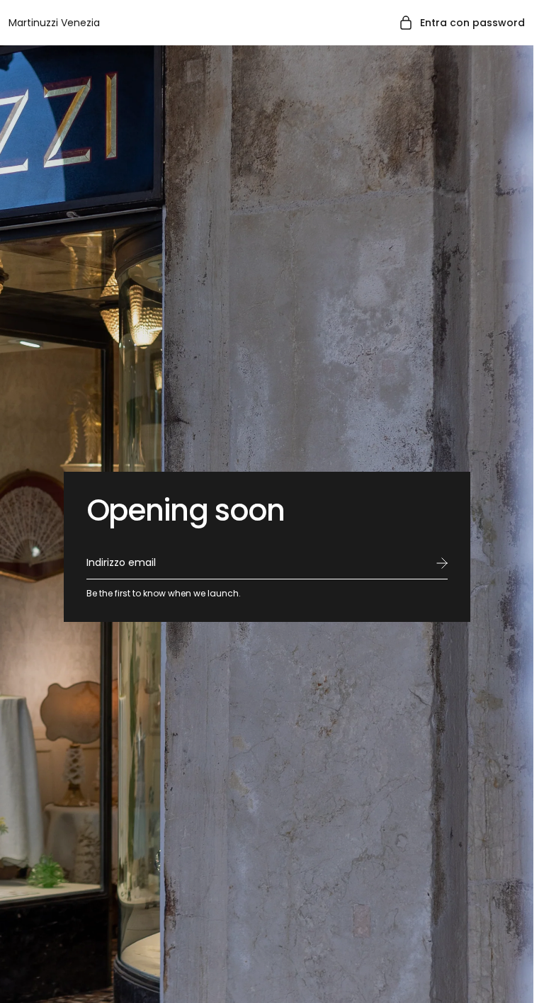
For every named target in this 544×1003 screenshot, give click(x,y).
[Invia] (442, 563)
